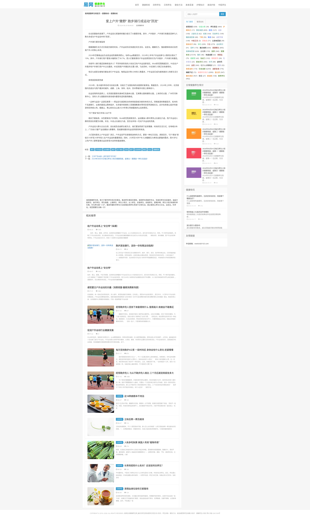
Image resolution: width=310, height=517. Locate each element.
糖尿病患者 (190, 37)
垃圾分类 (202, 26)
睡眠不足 (189, 72)
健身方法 (178, 5)
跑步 (113, 150)
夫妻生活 (194, 33)
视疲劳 (192, 58)
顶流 (126, 150)
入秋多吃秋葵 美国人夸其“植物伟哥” (142, 442)
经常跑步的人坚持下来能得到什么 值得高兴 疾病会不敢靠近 (145, 307)
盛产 (131, 150)
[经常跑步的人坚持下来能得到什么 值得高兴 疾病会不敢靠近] (100, 315)
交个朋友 (120, 150)
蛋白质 (217, 72)
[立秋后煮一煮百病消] (100, 427)
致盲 (200, 76)
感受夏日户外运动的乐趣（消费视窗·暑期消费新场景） (113, 287)
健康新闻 (146, 5)
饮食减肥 (202, 69)
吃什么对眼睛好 (207, 65)
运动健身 (107, 150)
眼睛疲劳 (214, 58)
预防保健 (199, 30)
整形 (199, 55)
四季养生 (157, 5)
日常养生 (168, 5)
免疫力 (202, 58)
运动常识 (219, 44)
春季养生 (221, 76)
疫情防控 (189, 26)
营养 (192, 48)
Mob (149, 150)
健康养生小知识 (201, 513)
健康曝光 (215, 48)
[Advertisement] (132, 179)
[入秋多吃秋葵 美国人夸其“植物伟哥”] (100, 450)
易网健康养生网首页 (92, 13)
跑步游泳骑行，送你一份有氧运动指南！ (135, 245)
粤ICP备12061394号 (213, 513)
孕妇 (199, 44)
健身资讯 (199, 62)
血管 (193, 65)
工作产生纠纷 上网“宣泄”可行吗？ (104, 156)
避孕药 (219, 62)
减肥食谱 (215, 69)
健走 (144, 150)
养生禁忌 (213, 26)
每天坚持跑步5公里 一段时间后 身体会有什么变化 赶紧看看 (144, 349)
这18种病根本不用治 (134, 396)
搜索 (222, 14)
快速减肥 (209, 55)
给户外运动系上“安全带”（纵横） (103, 226)
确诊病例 (203, 48)
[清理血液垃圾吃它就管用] (100, 496)
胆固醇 (209, 76)
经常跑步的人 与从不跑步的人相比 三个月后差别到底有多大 (145, 372)
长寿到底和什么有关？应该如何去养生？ (144, 465)
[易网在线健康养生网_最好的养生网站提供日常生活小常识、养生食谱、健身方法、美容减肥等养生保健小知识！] (94, 4)
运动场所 (138, 150)
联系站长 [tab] (200, 21)
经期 (204, 33)
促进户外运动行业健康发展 (100, 330)
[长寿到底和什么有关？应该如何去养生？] (100, 473)
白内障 (202, 51)
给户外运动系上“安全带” (99, 267)
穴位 (208, 44)
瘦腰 (219, 65)
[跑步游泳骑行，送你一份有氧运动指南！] (100, 246)
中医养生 (222, 5)
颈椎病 (204, 40)
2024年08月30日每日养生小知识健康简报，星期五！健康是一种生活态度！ (120, 159)
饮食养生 (215, 33)
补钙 (210, 62)
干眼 (201, 37)
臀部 (209, 37)
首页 (137, 5)
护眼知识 (200, 5)
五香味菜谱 (216, 40)
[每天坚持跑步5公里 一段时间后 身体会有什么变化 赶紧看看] (100, 357)
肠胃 (210, 30)
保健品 (219, 55)
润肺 (219, 30)
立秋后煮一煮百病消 (134, 419)
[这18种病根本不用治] (100, 404)
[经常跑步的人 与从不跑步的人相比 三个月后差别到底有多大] (100, 380)
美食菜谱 (189, 5)
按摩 (213, 51)
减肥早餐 (219, 37)
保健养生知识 (203, 72)
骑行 (92, 150)
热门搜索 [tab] (189, 21)
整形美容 (189, 76)
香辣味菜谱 (190, 51)
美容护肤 (211, 5)
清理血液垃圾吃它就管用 (136, 488)
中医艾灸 (194, 40)
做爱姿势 (189, 69)
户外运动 (99, 150)
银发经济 (189, 44)
